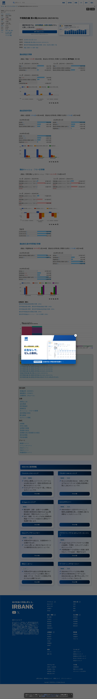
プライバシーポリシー (54, 694)
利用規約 (45, 694)
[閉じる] (75, 335)
